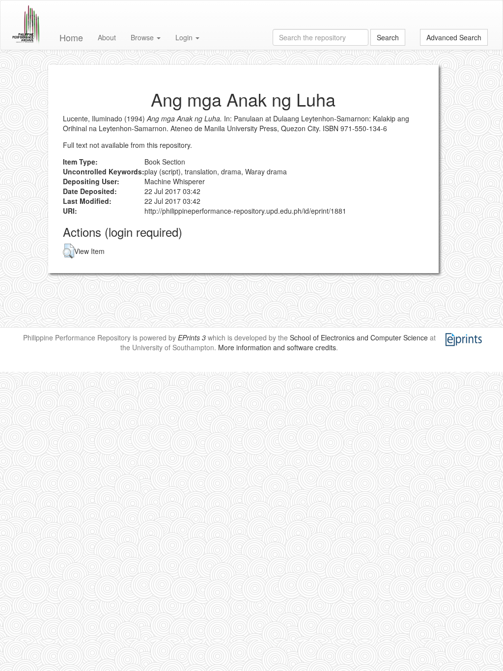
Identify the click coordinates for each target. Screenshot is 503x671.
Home (71, 37)
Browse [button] (143, 37)
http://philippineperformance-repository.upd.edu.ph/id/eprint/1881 (245, 211)
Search (388, 37)
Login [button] (185, 37)
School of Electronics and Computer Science (359, 337)
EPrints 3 (192, 337)
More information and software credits (277, 347)
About (107, 37)
